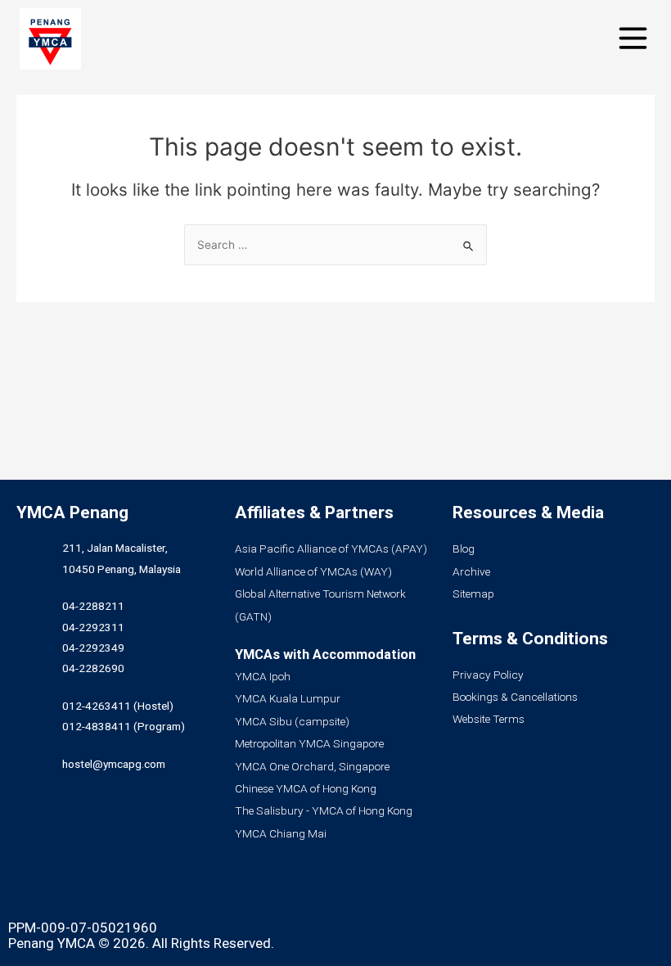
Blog (464, 548)
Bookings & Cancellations (515, 696)
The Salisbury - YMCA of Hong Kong (323, 810)
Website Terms (489, 718)
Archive (471, 571)
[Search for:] (335, 244)
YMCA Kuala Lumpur (287, 698)
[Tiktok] (163, 889)
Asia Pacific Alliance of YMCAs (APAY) (331, 548)
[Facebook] (28, 889)
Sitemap (473, 593)
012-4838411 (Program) (123, 726)
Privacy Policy (488, 674)
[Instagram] (73, 889)
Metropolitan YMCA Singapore (309, 743)
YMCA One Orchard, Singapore (312, 766)
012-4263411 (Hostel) (117, 705)
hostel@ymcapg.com (113, 763)
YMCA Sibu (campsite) (292, 721)
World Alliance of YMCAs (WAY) (313, 571)
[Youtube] (118, 889)
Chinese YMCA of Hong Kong (305, 788)
